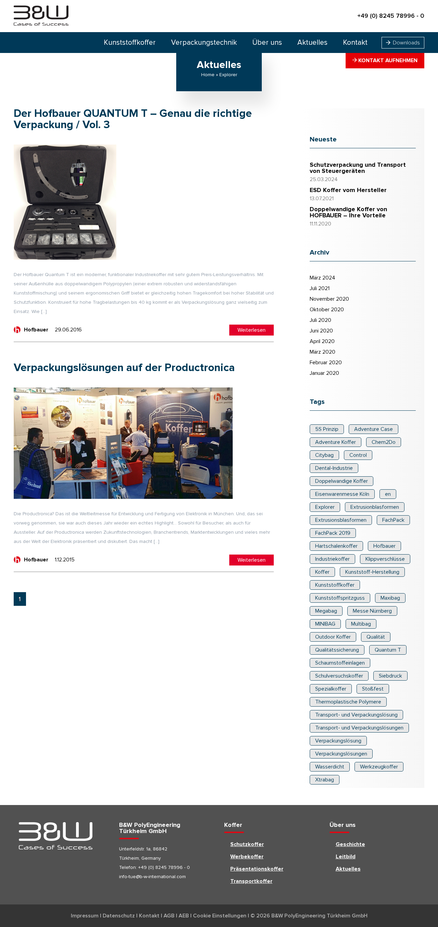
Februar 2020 (326, 362)
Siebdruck (390, 675)
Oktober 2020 (327, 309)
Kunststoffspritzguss (340, 598)
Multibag (361, 624)
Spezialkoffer (330, 688)
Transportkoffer (251, 881)
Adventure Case (373, 429)
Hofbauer (384, 546)
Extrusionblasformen (374, 507)
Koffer (322, 572)
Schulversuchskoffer (339, 675)
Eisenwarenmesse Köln (342, 494)
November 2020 (329, 299)
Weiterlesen (251, 330)
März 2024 (322, 277)
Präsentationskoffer (256, 869)
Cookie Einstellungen (219, 915)
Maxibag (390, 598)
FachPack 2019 (332, 533)
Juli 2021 (320, 288)
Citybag (324, 455)
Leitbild (346, 856)
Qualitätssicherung (337, 649)
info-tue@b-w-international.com (152, 877)
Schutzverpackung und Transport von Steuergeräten (358, 168)
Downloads (405, 42)
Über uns (267, 42)
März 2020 (322, 352)
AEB (184, 915)
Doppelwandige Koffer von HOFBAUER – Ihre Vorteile (348, 212)
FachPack (393, 520)
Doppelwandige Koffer (341, 481)
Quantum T (388, 649)
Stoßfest (373, 688)
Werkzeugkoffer (379, 766)
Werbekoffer (246, 856)
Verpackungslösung (338, 740)
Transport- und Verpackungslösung (356, 714)
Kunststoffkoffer (130, 42)
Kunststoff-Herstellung (372, 572)
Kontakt (355, 42)
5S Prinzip (326, 429)
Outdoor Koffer (333, 636)
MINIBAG (325, 624)
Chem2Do (384, 442)
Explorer (325, 507)
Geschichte (350, 844)
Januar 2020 (324, 373)
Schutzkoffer (247, 844)
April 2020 (322, 341)
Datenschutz (119, 915)
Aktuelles (312, 42)
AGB (169, 915)
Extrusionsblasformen (340, 520)
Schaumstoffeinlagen (340, 662)
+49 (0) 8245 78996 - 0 (390, 16)
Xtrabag (324, 779)
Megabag (326, 611)
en (388, 494)
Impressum (85, 915)
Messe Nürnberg (372, 611)
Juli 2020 (320, 320)
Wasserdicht (329, 766)
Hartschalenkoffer (336, 546)
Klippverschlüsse (385, 559)
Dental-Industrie (334, 468)
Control (358, 455)
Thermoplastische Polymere (348, 701)
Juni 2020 (321, 330)
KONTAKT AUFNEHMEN (387, 60)
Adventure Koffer (335, 442)
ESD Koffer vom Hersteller (348, 190)
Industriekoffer (332, 559)
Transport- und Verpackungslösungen (359, 727)
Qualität (375, 636)
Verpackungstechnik (204, 42)
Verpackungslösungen (341, 753)
